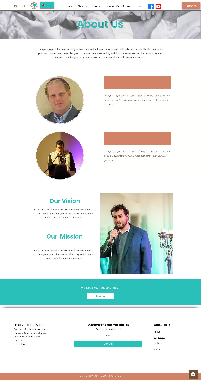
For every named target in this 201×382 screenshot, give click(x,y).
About (157, 331)
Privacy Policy (20, 340)
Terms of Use (103, 376)
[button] (96, 6)
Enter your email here (107, 329)
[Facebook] (151, 6)
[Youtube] (158, 6)
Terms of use (20, 344)
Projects (158, 343)
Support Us (159, 337)
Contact (158, 348)
